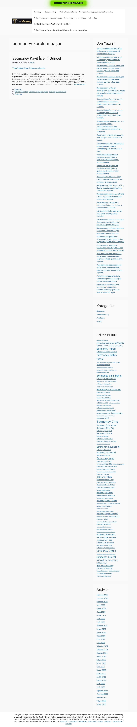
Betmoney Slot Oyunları (102, 508)
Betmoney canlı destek (109, 389)
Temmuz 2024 (102, 650)
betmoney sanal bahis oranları (104, 506)
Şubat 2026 (101, 609)
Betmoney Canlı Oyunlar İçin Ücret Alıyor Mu (108, 400)
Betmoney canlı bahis (109, 375)
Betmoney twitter (102, 519)
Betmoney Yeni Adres (106, 534)
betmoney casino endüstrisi (104, 405)
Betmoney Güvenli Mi (104, 450)
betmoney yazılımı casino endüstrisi (106, 532)
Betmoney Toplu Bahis (102, 516)
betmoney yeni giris (104, 540)
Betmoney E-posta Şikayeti (103, 413)
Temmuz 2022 (102, 694)
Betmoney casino (102, 403)
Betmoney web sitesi (103, 524)
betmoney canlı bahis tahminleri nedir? (106, 381)
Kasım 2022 (101, 680)
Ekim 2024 (101, 639)
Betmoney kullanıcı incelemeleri (107, 466)
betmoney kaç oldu (104, 464)
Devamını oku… (80, 84)
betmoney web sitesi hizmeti (104, 527)
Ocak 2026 (101, 612)
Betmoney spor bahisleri (107, 514)
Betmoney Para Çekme (107, 501)
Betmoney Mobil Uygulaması (106, 482)
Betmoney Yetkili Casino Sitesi (104, 545)
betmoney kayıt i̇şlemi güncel (38, 92)
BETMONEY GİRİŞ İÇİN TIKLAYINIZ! (68, 3)
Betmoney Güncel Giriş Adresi (106, 441)
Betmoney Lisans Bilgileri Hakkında (106, 469)
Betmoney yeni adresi (106, 537)
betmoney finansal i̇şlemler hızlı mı (105, 415)
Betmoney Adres (102, 345)
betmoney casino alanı (114, 403)
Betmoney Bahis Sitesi (107, 357)
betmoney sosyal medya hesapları (105, 511)
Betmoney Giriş (50, 12)
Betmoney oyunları (105, 493)
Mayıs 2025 (101, 629)
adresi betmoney (102, 340)
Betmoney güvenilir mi (108, 446)
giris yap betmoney (105, 565)
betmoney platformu (102, 503)
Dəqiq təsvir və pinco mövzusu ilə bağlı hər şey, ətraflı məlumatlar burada (110, 137)
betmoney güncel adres (103, 436)
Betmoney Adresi (106, 348)
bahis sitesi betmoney (105, 343)
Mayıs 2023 (101, 660)
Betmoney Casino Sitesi (106, 410)
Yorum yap (18, 94)
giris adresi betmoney (107, 560)
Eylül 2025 (101, 622)
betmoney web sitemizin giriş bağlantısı (107, 521)
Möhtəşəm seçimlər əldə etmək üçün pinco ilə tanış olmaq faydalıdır (109, 213)
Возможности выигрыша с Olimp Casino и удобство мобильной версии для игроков (110, 187)
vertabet (68, 724)
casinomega (92, 721)
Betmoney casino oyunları (105, 408)
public (99, 321)
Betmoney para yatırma (106, 495)
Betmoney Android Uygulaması (107, 352)
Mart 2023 (101, 667)
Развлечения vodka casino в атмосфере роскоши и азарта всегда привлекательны (109, 278)
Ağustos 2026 (102, 595)
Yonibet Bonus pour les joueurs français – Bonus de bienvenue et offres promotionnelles (65, 18)
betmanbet (63, 721)
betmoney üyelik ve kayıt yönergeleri (106, 554)
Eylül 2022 (101, 687)
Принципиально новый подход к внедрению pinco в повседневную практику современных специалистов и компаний (110, 126)
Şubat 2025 (101, 632)
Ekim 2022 (101, 684)
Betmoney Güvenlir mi (106, 452)
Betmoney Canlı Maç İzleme (104, 395)
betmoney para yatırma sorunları (105, 498)
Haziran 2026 (102, 602)
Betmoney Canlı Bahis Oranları (106, 379)
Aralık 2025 (101, 615)
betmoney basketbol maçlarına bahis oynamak (108, 362)
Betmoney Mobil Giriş (105, 480)
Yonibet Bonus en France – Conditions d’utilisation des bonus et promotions (60, 30)
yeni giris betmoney (104, 573)
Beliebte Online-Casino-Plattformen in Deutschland (52, 24)
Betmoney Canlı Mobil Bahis (104, 397)
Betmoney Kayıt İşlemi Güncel (36, 58)
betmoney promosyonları (114, 503)
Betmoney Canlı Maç (103, 392)
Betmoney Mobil (104, 477)
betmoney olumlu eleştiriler (103, 490)
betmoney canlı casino (104, 384)
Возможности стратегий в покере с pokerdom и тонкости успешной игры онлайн (109, 205)
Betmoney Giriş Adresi (106, 425)
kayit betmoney (114, 571)
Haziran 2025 (102, 626)
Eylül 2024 (101, 643)
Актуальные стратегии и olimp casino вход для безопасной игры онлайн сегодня (109, 51)
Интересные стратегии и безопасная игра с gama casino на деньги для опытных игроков (110, 239)
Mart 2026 (101, 605)
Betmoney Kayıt (105, 458)
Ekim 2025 (101, 619)
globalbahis (73, 721)
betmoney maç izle (103, 474)
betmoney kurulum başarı (57, 92)
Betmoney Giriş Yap (21, 92)
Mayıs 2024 (101, 656)
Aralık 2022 (101, 677)
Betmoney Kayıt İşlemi (104, 461)
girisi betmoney (102, 563)
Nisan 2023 (101, 663)
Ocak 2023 (101, 673)
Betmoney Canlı (103, 372)
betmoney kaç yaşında (118, 464)
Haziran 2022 (102, 697)
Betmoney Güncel (104, 433)
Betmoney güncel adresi (105, 439)
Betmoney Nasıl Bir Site (106, 485)
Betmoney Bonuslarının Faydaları (105, 367)
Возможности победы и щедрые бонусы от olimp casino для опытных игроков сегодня (110, 222)
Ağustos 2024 (102, 646)
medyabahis (82, 721)
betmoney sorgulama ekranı (104, 576)
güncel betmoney (102, 571)
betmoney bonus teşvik (102, 370)
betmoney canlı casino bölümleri (105, 386)
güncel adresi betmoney (105, 568)
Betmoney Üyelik (106, 550)
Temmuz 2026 (102, 598)
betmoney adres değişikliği (116, 345)
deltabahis (107, 721)
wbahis (100, 721)
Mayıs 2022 (101, 701)
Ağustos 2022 (102, 691)
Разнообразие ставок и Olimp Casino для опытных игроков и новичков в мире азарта (109, 179)
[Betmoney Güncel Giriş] (22, 21)
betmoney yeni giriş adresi (105, 542)
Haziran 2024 (102, 653)
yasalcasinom (117, 721)
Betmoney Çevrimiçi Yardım (106, 548)
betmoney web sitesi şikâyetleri (105, 529)
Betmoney (37, 12)
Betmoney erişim (116, 413)
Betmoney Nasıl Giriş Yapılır (106, 487)
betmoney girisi (103, 418)
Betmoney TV (114, 516)
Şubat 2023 (101, 670)
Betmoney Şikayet (106, 557)
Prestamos (101, 318)
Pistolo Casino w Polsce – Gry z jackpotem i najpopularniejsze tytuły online (86, 12)
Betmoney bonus (103, 365)
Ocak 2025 (101, 636)
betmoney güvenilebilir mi (103, 444)
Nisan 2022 (101, 704)
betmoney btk (112, 370)
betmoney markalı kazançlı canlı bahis (106, 471)
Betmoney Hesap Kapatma (103, 455)
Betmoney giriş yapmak (104, 431)
